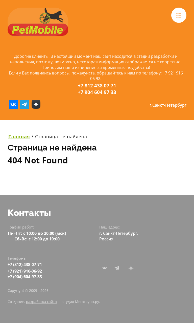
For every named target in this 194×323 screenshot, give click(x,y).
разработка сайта (41, 301)
